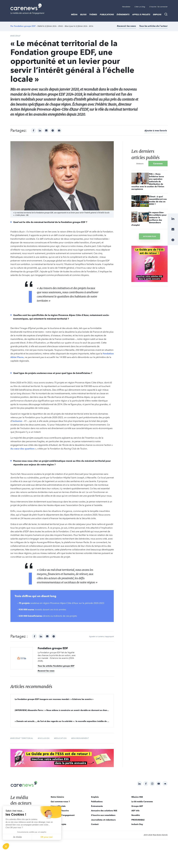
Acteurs (140, 163)
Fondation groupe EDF (25, 26)
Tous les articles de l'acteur (153, 26)
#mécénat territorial (21, 738)
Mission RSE (137, 797)
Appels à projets (141, 14)
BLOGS (83, 14)
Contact (94, 824)
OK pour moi (47, 837)
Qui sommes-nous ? (60, 801)
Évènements (123, 14)
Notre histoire (57, 797)
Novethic (135, 815)
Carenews (158, 163)
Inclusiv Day (137, 824)
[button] (6, 846)
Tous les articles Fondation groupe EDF (56, 666)
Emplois (157, 14)
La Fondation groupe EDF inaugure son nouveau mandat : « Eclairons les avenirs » (54, 699)
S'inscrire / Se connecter (158, 7)
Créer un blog (139, 7)
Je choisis (17, 837)
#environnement (80, 738)
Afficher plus (149, 236)
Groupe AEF (137, 806)
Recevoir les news (126, 26)
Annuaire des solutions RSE (104, 810)
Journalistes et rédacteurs (103, 820)
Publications (107, 14)
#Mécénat (15, 36)
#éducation (60, 738)
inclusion (17, 421)
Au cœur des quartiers (22, 448)
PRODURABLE (138, 820)
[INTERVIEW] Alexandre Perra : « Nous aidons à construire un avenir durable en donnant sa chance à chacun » (64, 710)
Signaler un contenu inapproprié (101, 636)
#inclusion (44, 738)
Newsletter (126, 7)
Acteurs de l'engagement (63, 815)
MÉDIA (74, 14)
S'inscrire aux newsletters (103, 815)
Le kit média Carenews (142, 801)
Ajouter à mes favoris (155, 130)
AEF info (135, 810)
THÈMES (93, 14)
